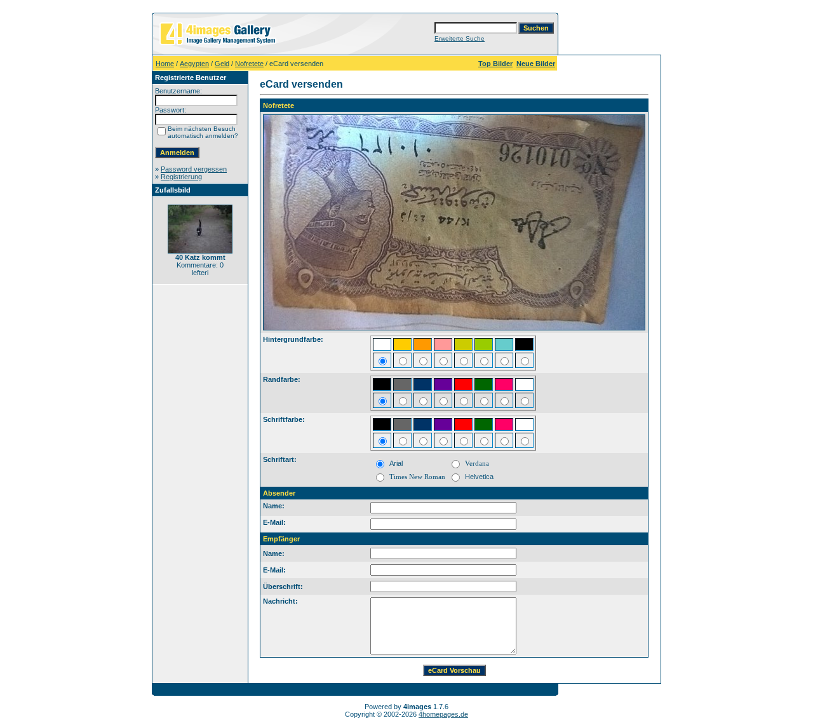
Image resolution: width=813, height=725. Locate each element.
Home (165, 63)
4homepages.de (443, 714)
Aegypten (194, 63)
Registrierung (181, 176)
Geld (222, 63)
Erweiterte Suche (459, 38)
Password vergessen (194, 169)
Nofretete (249, 63)
